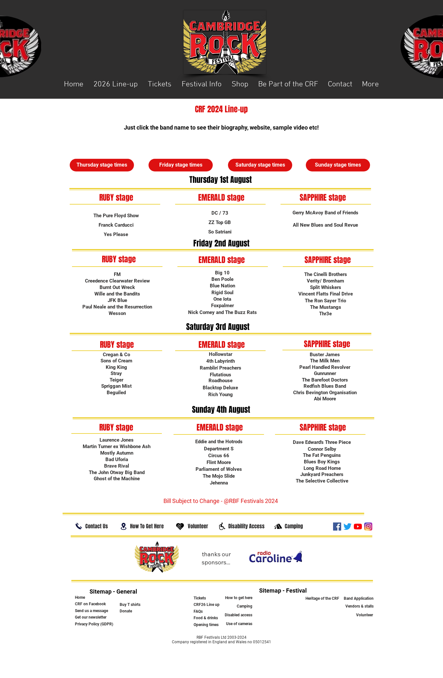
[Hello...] (79, 526)
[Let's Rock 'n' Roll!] (222, 526)
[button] (201, 84)
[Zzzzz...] (278, 526)
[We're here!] (123, 526)
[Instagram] (368, 526)
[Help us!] (180, 526)
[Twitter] (347, 526)
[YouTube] (358, 526)
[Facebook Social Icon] (337, 526)
